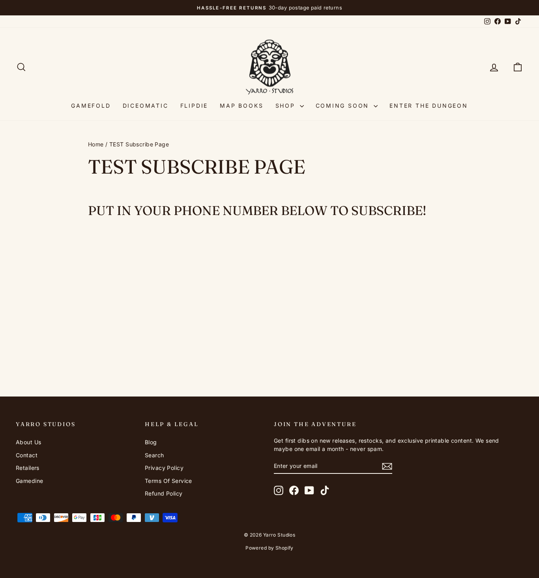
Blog (151, 442)
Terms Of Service (168, 480)
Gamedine (29, 480)
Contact (26, 455)
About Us (28, 442)
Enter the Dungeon (428, 105)
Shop (286, 105)
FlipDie (194, 105)
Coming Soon (344, 105)
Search (154, 455)
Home (96, 144)
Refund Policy (164, 493)
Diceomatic (145, 105)
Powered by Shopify (269, 548)
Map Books (241, 105)
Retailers (27, 467)
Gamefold (90, 105)
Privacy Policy (164, 467)
